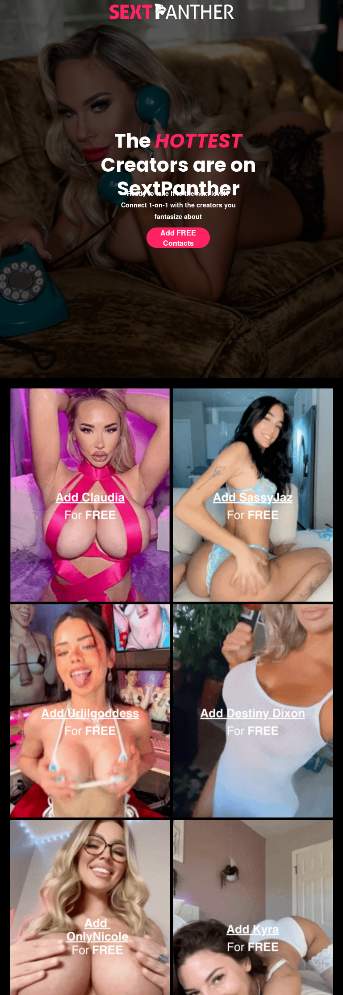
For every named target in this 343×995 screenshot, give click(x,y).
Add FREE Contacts (178, 237)
